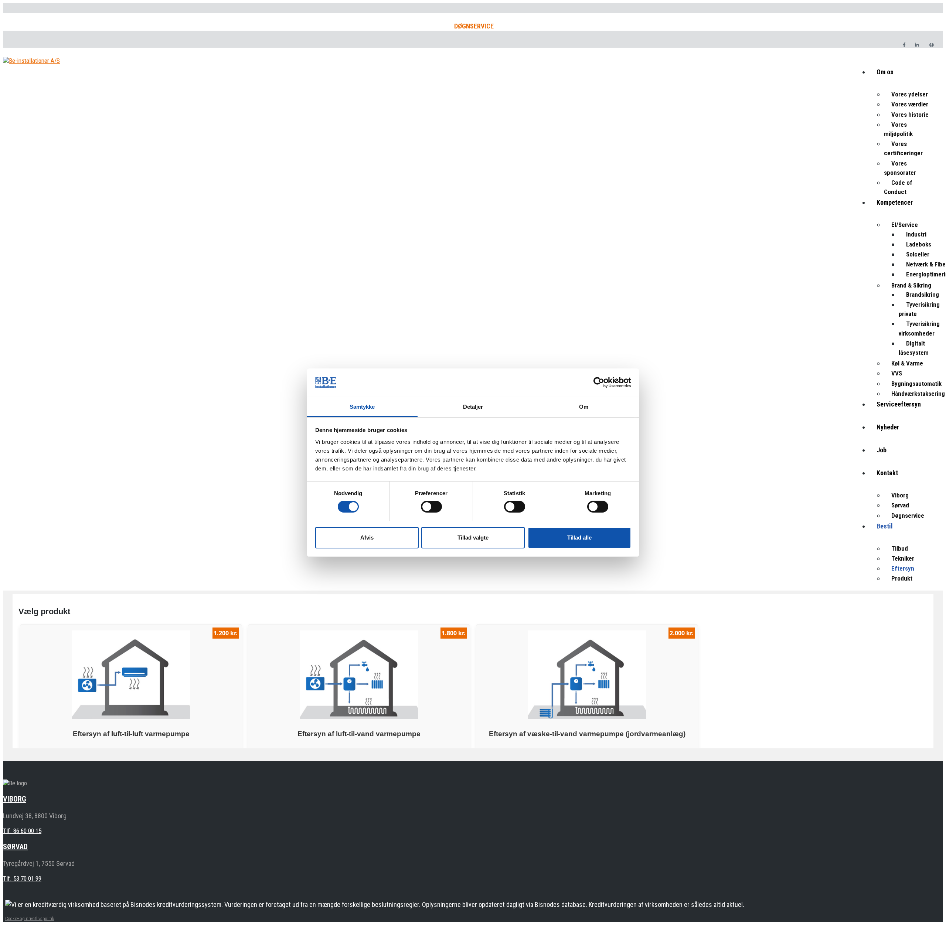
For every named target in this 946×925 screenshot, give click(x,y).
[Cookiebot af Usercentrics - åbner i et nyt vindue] (598, 382)
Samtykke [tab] (362, 406)
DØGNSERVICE (474, 26)
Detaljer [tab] (473, 406)
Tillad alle (579, 537)
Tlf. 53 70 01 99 (22, 878)
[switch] (431, 507)
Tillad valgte (473, 537)
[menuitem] (906, 78)
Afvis (367, 537)
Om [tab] (583, 406)
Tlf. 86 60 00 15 (22, 830)
